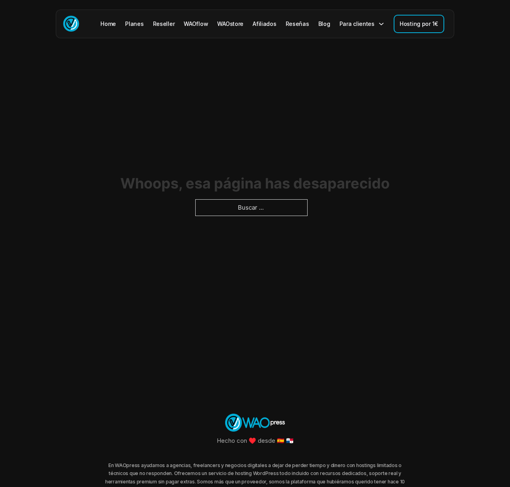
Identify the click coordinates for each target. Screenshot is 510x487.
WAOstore (230, 23)
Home (108, 23)
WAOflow (196, 23)
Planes (134, 23)
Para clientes (357, 23)
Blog (324, 23)
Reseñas (297, 23)
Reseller (164, 23)
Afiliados (264, 23)
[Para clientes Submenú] (381, 24)
